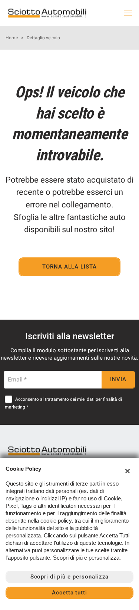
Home (12, 37)
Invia (118, 379)
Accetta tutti (69, 592)
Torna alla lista (69, 266)
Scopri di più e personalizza (69, 576)
